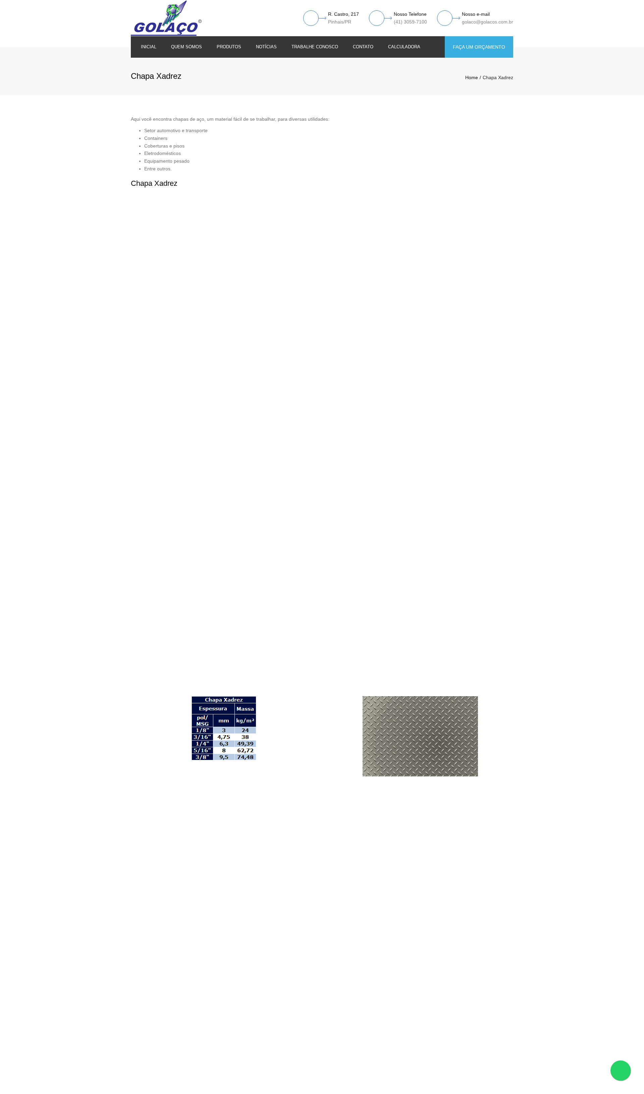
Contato (363, 46)
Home (471, 77)
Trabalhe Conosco (314, 46)
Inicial (148, 46)
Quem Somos (186, 46)
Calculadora (404, 46)
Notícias (266, 46)
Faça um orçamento (479, 47)
